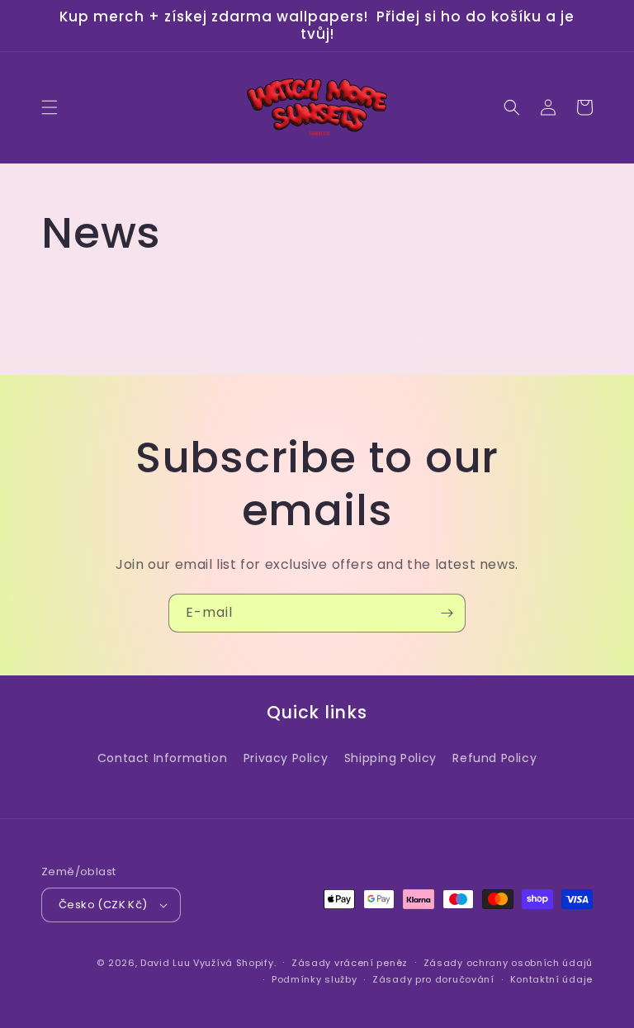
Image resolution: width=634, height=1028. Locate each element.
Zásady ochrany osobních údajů (508, 962)
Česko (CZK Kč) (103, 904)
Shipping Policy (390, 758)
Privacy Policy (286, 758)
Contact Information (162, 758)
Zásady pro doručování (433, 979)
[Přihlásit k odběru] (446, 613)
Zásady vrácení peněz (349, 962)
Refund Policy (494, 758)
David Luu (165, 962)
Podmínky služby (314, 979)
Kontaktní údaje (552, 979)
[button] (49, 107)
